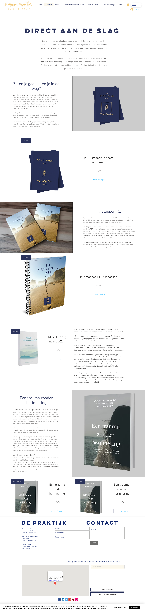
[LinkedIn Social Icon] (63, 599)
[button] (128, 4)
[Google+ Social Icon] (69, 599)
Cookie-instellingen (119, 607)
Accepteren (134, 607)
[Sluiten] (142, 607)
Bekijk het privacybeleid (98, 608)
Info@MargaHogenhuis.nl (30, 546)
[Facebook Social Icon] (59, 599)
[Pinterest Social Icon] (73, 599)
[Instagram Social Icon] (76, 599)
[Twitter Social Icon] (66, 599)
